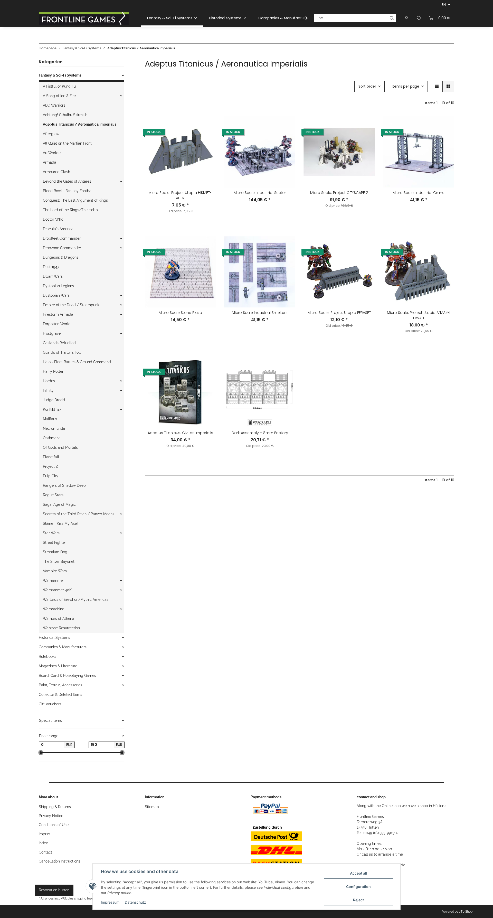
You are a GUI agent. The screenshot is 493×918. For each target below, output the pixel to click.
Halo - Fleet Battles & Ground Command (77, 362)
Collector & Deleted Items (60, 694)
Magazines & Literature (58, 666)
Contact (45, 852)
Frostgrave (52, 333)
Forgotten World (57, 324)
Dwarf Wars (53, 276)
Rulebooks (47, 656)
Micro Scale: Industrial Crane (418, 192)
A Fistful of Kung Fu (59, 86)
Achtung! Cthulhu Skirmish (65, 115)
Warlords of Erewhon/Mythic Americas (75, 599)
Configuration (358, 886)
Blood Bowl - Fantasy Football (68, 191)
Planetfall (51, 457)
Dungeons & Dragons (60, 257)
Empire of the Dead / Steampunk (71, 305)
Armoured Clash (56, 172)
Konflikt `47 (52, 409)
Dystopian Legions (58, 286)
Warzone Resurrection (61, 628)
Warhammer (53, 580)
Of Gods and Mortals (60, 447)
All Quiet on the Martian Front (67, 143)
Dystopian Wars (56, 295)
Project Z (50, 466)
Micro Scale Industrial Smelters (260, 312)
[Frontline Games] (84, 18)
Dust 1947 (51, 267)
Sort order (367, 86)
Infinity (48, 390)
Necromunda (54, 428)
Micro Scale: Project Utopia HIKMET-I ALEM (180, 195)
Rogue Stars (53, 495)
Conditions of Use (54, 825)
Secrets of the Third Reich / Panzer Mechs (78, 514)
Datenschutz (135, 902)
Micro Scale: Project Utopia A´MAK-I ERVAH (418, 315)
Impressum (110, 902)
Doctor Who (53, 219)
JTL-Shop (465, 911)
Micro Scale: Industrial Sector (260, 192)
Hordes (49, 381)
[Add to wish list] (207, 125)
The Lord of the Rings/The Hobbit (71, 210)
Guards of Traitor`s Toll (62, 352)
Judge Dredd (54, 400)
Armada (49, 162)
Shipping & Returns (55, 807)
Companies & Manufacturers (63, 647)
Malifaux (50, 419)
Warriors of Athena (58, 618)
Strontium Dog (55, 552)
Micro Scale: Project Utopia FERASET (339, 312)
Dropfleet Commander (62, 238)
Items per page (405, 86)
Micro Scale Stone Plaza (180, 312)
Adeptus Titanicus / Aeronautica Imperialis (79, 124)
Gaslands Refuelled (59, 343)
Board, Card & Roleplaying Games (67, 675)
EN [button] (444, 4)
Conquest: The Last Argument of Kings (75, 200)
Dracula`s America (58, 229)
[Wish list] (419, 18)
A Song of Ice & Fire (59, 96)
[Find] (392, 18)
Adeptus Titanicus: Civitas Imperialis (180, 432)
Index (43, 843)
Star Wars (51, 533)
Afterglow (51, 134)
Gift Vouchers (50, 704)
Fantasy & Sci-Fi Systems (60, 75)
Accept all (358, 873)
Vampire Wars (55, 571)
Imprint (45, 834)
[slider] (41, 753)
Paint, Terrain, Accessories (60, 685)
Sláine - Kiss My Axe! (60, 523)
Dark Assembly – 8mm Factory (260, 432)
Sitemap (152, 807)
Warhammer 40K (57, 590)
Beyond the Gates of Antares (67, 181)
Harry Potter (53, 371)
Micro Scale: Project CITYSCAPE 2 (339, 192)
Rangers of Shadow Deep (64, 485)
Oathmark (51, 438)
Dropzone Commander (62, 248)
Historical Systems (54, 637)
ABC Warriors (54, 105)
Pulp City (50, 476)
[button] (406, 18)
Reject (358, 900)
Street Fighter (54, 542)
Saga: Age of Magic (59, 504)
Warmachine (53, 609)
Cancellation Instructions (59, 861)
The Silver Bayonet (58, 561)
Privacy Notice (51, 816)
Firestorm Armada (58, 314)
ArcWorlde (52, 153)
